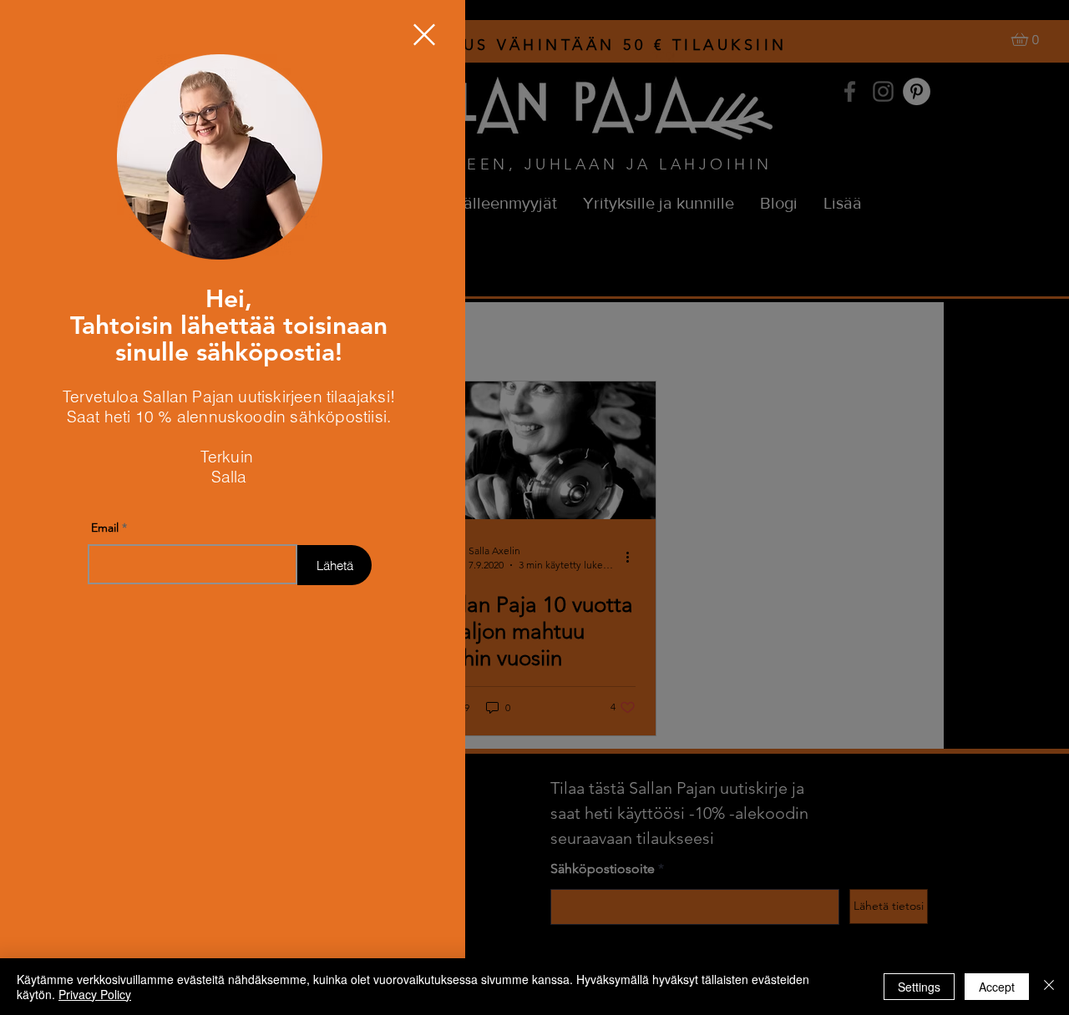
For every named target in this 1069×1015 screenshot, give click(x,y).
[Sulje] (1049, 987)
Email (105, 527)
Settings (919, 986)
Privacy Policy (94, 994)
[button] (424, 35)
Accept (997, 986)
